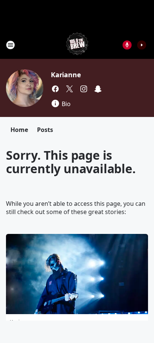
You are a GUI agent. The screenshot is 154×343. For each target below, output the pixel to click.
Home (19, 130)
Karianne (66, 74)
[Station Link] (77, 45)
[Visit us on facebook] (55, 88)
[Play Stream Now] (141, 44)
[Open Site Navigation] (10, 44)
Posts (45, 130)
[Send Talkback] (127, 44)
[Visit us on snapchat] (97, 88)
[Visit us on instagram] (83, 88)
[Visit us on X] (69, 88)
